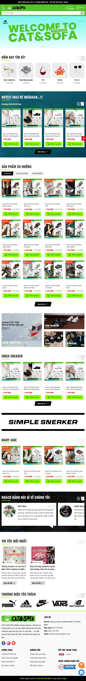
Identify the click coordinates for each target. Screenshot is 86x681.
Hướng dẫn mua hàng (37, 654)
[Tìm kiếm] (82, 13)
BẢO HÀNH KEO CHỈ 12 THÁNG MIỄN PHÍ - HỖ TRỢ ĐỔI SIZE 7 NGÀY (43, 2)
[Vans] (60, 603)
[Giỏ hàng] (80, 7)
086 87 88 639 (57, 628)
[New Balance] (76, 603)
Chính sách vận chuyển (10, 658)
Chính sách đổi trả (8, 662)
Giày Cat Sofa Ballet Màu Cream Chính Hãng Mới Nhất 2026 (52, 136)
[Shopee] (14, 643)
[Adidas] (26, 603)
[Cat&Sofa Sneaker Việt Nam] (18, 618)
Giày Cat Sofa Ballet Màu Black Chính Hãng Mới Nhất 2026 (32, 136)
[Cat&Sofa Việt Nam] (16, 8)
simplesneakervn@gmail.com (59, 634)
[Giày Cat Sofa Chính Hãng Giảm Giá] (43, 32)
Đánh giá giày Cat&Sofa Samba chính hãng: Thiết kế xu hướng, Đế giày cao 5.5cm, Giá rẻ (43, 568)
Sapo (64, 678)
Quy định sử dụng (8, 665)
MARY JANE (9, 439)
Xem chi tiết (8, 583)
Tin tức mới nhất (14, 540)
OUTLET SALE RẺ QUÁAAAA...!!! (22, 96)
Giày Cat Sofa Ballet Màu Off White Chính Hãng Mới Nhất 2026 (11, 136)
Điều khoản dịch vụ (37, 665)
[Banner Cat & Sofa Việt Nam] (43, 422)
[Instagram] (9, 643)
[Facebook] (3, 643)
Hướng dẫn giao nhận (37, 662)
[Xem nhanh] (18, 112)
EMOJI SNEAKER (12, 355)
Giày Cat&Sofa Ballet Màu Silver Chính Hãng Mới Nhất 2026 (74, 136)
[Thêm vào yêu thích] (18, 116)
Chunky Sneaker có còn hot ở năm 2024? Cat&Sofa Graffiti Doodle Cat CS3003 (14, 568)
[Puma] (9, 603)
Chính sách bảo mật (9, 654)
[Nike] (43, 603)
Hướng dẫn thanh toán (38, 658)
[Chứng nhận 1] (67, 667)
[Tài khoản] (70, 8)
